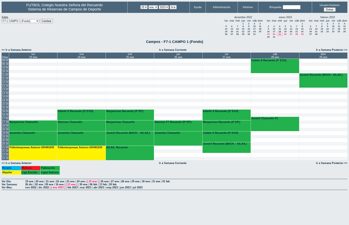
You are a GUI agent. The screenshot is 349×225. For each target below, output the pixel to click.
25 (260, 31)
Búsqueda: (275, 7)
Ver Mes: (7, 187)
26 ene (105, 181)
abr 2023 (99, 187)
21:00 (5, 147)
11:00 (5, 74)
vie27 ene (226, 56)
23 (249, 31)
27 (232, 34)
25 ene (93, 181)
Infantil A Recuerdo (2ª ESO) (75, 111)
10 (254, 26)
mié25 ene (130, 56)
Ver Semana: (9, 184)
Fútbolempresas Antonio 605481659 (31, 147)
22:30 (5, 158)
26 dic (29, 184)
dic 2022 (44, 187)
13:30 (5, 92)
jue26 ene (178, 56)
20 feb (113, 184)
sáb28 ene (275, 56)
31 (254, 34)
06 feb (93, 184)
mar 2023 (85, 187)
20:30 (5, 143)
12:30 (5, 85)
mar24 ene (81, 56)
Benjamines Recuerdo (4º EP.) (124, 111)
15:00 (5, 103)
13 (232, 29)
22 (243, 31)
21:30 (5, 150)
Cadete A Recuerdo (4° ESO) (268, 60)
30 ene (146, 181)
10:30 (5, 71)
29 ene (135, 181)
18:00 (5, 125)
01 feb (166, 181)
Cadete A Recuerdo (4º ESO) (220, 132)
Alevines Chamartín (70, 121)
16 (249, 29)
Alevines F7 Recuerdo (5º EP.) (173, 121)
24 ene (81, 181)
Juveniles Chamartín (22, 132)
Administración (221, 7)
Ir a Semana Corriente (172, 49)
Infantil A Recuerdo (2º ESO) (220, 111)
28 (237, 34)
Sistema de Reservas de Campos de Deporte (64, 9)
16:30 (5, 114)
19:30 (5, 136)
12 (226, 29)
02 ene (39, 184)
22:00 (5, 154)
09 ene (49, 184)
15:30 (5, 107)
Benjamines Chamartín (23, 121)
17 (254, 29)
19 (226, 31)
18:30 (5, 129)
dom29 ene (323, 56)
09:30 (5, 63)
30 (249, 34)
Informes (248, 7)
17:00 (5, 118)
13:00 (5, 89)
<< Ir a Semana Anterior (17, 49)
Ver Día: (6, 181)
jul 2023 (138, 187)
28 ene (125, 181)
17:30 (5, 121)
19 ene (29, 181)
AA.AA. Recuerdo (117, 147)
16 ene (60, 184)
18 (260, 29)
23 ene (70, 181)
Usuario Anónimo (330, 5)
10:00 (5, 67)
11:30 (5, 78)
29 (243, 34)
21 (237, 31)
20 (232, 31)
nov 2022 (30, 187)
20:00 (5, 140)
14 (237, 29)
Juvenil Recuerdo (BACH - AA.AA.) (321, 74)
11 (260, 26)
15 (243, 29)
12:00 (5, 82)
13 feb (103, 184)
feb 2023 (72, 187)
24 (254, 31)
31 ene (156, 181)
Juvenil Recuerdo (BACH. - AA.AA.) (128, 132)
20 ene (40, 181)
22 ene (60, 181)
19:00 (5, 132)
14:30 (5, 100)
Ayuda (197, 7)
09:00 (5, 60)
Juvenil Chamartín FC (264, 118)
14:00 (5, 96)
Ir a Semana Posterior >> (331, 49)
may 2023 (112, 187)
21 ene (50, 181)
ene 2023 (58, 187)
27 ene (115, 181)
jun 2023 (125, 187)
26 (226, 34)
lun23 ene (33, 56)
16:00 (5, 111)
